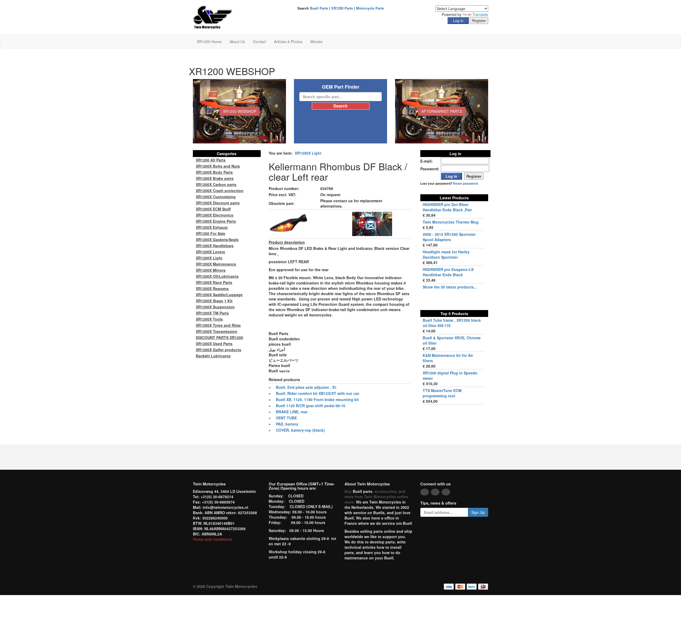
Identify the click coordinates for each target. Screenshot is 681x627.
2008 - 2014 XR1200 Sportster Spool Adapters (449, 237)
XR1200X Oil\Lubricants (217, 276)
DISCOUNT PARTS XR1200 (219, 337)
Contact (259, 41)
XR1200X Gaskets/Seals (217, 239)
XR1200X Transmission (216, 331)
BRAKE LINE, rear (292, 411)
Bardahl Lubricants (213, 355)
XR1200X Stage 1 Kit (214, 300)
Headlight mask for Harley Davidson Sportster (446, 254)
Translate (480, 14)
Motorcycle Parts (370, 8)
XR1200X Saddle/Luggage (219, 294)
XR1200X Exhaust (212, 227)
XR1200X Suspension (215, 307)
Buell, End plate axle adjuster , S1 (306, 387)
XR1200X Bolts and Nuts (218, 166)
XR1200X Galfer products (218, 349)
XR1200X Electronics (214, 215)
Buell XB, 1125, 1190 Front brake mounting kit (317, 399)
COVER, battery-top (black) (300, 430)
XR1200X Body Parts (214, 172)
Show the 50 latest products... (450, 287)
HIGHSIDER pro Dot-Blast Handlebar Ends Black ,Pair (447, 207)
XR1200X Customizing (216, 196)
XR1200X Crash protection (219, 190)
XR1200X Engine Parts (216, 221)
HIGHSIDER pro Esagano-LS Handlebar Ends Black (448, 272)
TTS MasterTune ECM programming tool (442, 393)
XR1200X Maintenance (216, 264)
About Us (237, 41)
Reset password (465, 183)
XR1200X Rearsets (212, 288)
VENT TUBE (286, 417)
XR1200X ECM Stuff (213, 209)
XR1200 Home (209, 41)
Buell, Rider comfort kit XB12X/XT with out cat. (318, 393)
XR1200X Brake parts (215, 178)
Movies (316, 41)
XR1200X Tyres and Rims (218, 325)
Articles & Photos (288, 41)
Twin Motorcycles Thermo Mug (451, 222)
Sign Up (478, 512)
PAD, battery (287, 424)
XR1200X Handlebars (215, 245)
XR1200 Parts (342, 8)
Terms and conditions (212, 539)
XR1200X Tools (209, 319)
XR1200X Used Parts (214, 343)
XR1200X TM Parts (212, 313)
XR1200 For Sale (210, 233)
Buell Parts (319, 8)
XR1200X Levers (210, 251)
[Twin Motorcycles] (212, 16)
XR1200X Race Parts (214, 282)
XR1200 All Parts (211, 160)
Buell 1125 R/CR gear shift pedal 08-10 (310, 405)
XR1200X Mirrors (211, 270)
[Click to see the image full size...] (289, 223)
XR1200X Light (308, 153)
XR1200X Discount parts (218, 202)
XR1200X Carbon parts (216, 184)
